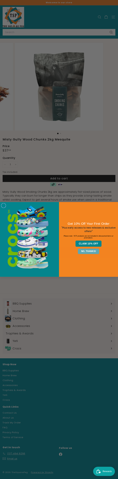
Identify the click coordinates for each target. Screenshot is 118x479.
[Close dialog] (3, 205)
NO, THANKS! (88, 251)
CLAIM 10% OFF (88, 243)
